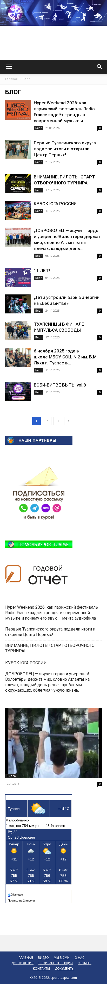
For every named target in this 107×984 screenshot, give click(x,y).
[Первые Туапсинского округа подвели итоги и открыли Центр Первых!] (18, 149)
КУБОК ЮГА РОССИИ (56, 203)
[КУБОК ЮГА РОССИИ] (18, 210)
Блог (38, 128)
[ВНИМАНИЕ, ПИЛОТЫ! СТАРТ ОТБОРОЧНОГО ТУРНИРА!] (18, 183)
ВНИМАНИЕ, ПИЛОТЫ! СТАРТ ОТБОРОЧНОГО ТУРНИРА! (50, 648)
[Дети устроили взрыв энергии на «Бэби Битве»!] (18, 303)
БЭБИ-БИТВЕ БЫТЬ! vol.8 (60, 385)
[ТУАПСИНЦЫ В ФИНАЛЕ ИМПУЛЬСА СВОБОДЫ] (18, 330)
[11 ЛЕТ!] (18, 277)
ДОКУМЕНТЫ (64, 968)
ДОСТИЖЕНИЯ (22, 963)
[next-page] (68, 421)
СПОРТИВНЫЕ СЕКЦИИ (55, 963)
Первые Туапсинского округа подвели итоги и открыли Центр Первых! (65, 148)
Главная (11, 79)
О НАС (79, 957)
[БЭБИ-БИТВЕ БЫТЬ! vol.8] (18, 391)
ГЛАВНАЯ (26, 957)
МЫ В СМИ (62, 957)
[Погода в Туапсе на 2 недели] (21, 899)
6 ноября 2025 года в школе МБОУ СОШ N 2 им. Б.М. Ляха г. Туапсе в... (66, 356)
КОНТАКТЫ (41, 968)
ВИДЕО (43, 957)
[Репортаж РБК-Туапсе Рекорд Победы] (53, 743)
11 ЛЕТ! (42, 270)
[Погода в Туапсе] (16, 893)
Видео (11, 776)
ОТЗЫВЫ (84, 963)
